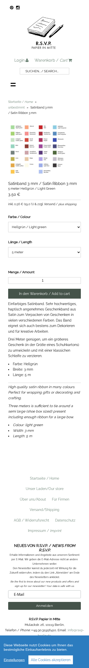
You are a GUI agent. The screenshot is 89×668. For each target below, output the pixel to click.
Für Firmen (60, 499)
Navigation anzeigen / (13, 84)
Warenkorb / (51, 60)
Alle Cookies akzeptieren (50, 660)
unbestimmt (16, 107)
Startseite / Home (44, 478)
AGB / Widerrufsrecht (31, 520)
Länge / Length (20, 242)
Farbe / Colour (19, 217)
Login (19, 60)
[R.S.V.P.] (45, 51)
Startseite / (20, 102)
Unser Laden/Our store (45, 489)
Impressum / (44, 531)
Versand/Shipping (44, 510)
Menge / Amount (21, 272)
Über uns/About (33, 499)
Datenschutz (65, 520)
